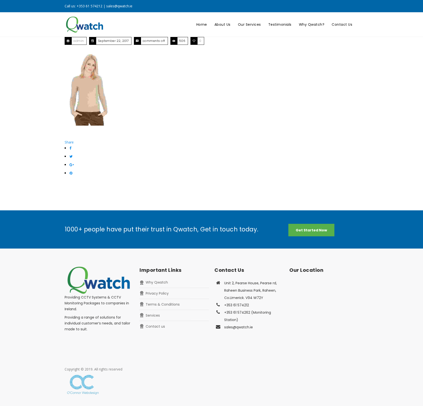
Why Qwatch (157, 282)
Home (201, 24)
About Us (222, 24)
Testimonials (280, 24)
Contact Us (342, 24)
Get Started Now (311, 230)
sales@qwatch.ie (119, 6)
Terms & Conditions (163, 304)
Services (153, 315)
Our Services (249, 24)
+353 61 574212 (89, 6)
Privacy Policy (157, 293)
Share (69, 142)
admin (78, 41)
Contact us (155, 326)
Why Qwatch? (312, 24)
